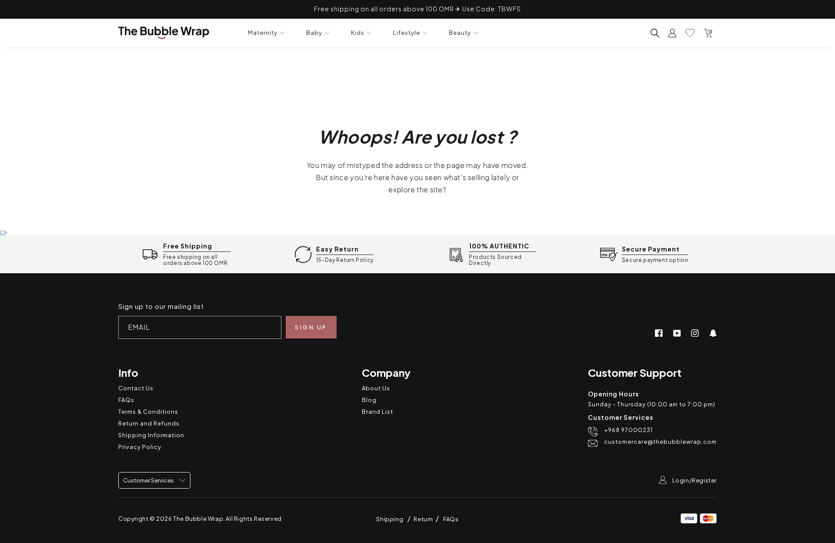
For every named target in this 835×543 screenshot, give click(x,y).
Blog (369, 399)
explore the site (415, 189)
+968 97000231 (628, 430)
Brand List (377, 411)
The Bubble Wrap (198, 518)
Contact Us (136, 388)
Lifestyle (406, 33)
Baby (314, 33)
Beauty (460, 33)
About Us (376, 388)
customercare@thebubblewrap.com (660, 442)
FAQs (126, 399)
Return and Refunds (149, 423)
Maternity (262, 33)
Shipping (389, 519)
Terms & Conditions (148, 411)
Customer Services (149, 480)
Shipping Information (151, 435)
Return (424, 519)
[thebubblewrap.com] (163, 33)
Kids (357, 33)
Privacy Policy (139, 446)
